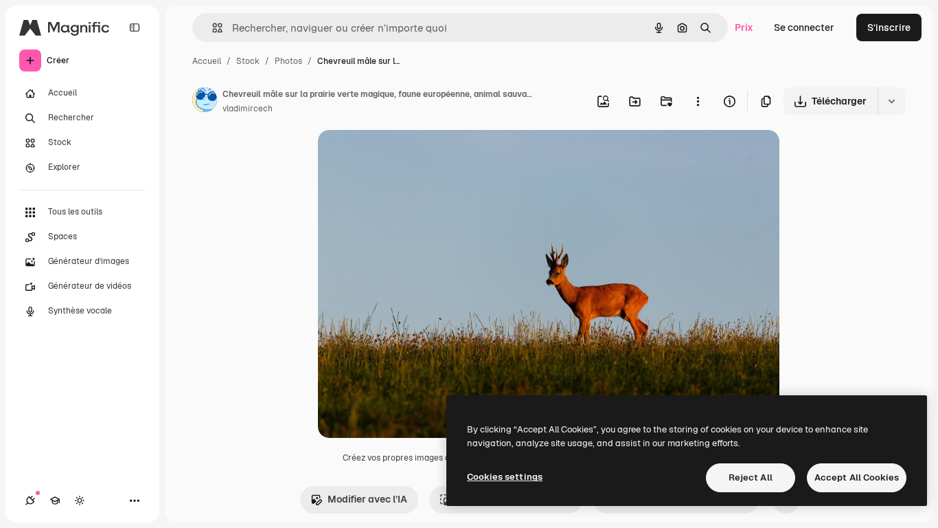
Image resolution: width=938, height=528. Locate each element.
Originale (409, 156)
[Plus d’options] (697, 101)
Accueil (206, 61)
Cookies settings (504, 477)
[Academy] (55, 501)
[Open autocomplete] (212, 28)
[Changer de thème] (80, 501)
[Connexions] (30, 501)
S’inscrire (889, 27)
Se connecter (804, 27)
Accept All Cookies (856, 477)
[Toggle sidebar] (135, 27)
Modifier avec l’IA (367, 499)
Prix (744, 27)
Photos (288, 61)
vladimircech (247, 108)
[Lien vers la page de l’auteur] (204, 101)
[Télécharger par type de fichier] (891, 101)
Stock (248, 61)
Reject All (751, 477)
